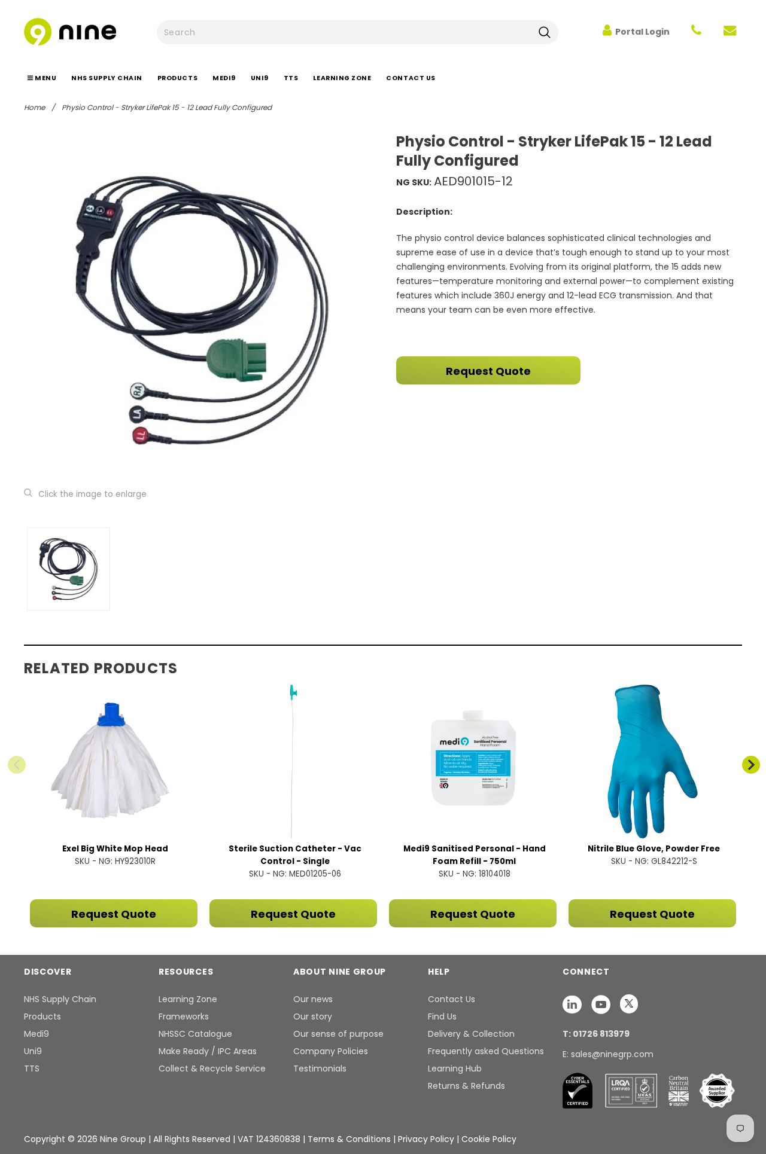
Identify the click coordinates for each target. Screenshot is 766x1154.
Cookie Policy (488, 1139)
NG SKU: (413, 182)
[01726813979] (696, 32)
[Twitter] (629, 1004)
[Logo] (70, 30)
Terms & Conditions (349, 1139)
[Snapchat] (573, 1004)
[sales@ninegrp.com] (730, 32)
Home (34, 107)
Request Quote (488, 371)
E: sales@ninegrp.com (608, 1054)
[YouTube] (602, 1004)
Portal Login (642, 32)
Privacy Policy (427, 1139)
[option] (202, 310)
